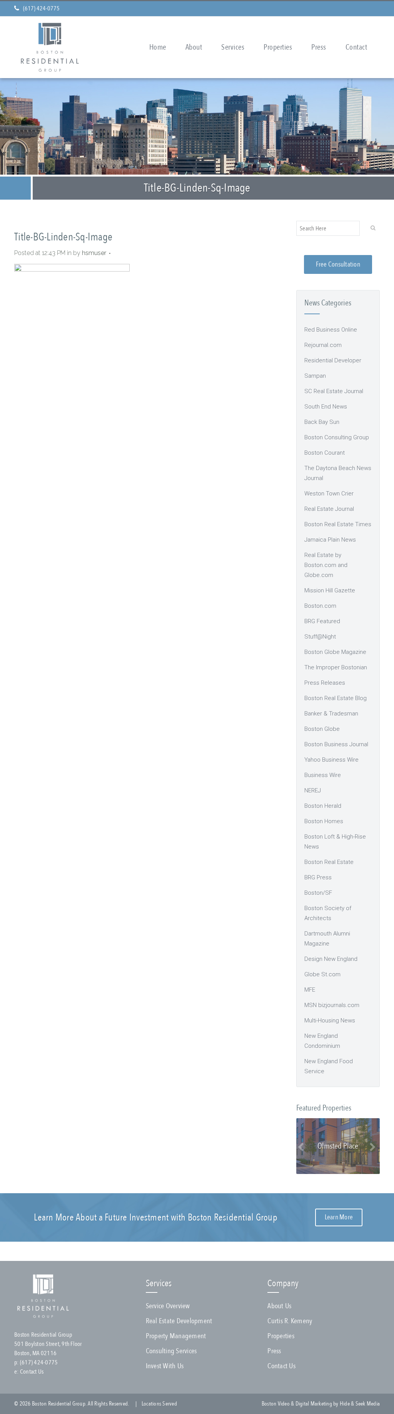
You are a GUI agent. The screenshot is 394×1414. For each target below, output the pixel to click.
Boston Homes (323, 821)
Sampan (315, 375)
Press (274, 1351)
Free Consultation (338, 264)
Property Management (176, 1336)
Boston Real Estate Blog (335, 698)
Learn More (339, 1217)
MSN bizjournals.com (331, 1005)
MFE (309, 989)
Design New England (330, 958)
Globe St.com (322, 974)
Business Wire (322, 775)
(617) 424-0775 (41, 8)
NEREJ (312, 790)
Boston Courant (324, 452)
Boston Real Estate (329, 862)
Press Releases (324, 682)
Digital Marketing (314, 1403)
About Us (279, 1306)
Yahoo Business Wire (331, 759)
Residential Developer (332, 360)
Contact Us (32, 1371)
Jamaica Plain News (330, 539)
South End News (325, 406)
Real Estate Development (179, 1321)
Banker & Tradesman (331, 713)
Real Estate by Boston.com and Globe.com (325, 565)
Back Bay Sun (321, 422)
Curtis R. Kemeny (289, 1321)
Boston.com (320, 605)
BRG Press (318, 877)
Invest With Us (165, 1366)
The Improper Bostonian (335, 667)
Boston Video (276, 1403)
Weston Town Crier (329, 493)
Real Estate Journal (329, 508)
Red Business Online (330, 329)
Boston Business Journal (336, 744)
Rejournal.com (323, 345)
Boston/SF (318, 892)
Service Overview (168, 1306)
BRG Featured (322, 621)
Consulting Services (171, 1351)
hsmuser (94, 253)
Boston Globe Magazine (335, 652)
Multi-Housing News (329, 1020)
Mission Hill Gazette (329, 590)
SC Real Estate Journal (333, 391)
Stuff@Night (320, 636)
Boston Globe (322, 728)
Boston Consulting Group (336, 437)
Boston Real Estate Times (337, 524)
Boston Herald (322, 805)
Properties (280, 1336)
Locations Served (159, 1403)
